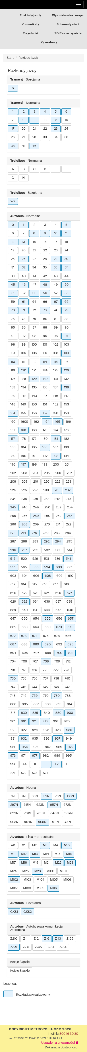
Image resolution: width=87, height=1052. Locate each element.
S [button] (13, 88)
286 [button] (68, 533)
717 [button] (23, 670)
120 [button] (23, 370)
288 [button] (24, 541)
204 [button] (35, 473)
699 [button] (48, 653)
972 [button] (70, 747)
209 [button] (24, 481)
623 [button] (35, 593)
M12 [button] (24, 854)
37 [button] (66, 267)
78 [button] (23, 319)
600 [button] (59, 567)
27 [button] (23, 137)
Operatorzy (49, 42)
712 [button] (68, 661)
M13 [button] (35, 854)
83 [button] (66, 319)
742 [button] (12, 687)
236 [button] (35, 499)
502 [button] (47, 550)
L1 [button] (45, 764)
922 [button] (24, 730)
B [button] (24, 169)
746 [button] (56, 687)
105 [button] (23, 353)
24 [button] (66, 128)
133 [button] (12, 387)
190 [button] (23, 456)
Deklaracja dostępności (61, 1047)
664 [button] (36, 627)
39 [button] (13, 276)
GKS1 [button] (14, 911)
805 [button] (25, 704)
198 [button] (34, 464)
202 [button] (13, 473)
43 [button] (56, 276)
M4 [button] (55, 845)
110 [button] (13, 362)
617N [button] (27, 804)
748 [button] (13, 695)
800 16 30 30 (68, 1033)
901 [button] (12, 721)
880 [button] (58, 712)
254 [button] (70, 507)
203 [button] (24, 473)
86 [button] (24, 327)
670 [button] (59, 627)
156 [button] (34, 413)
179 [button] (34, 438)
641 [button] (35, 610)
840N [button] (54, 813)
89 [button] (56, 327)
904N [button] (28, 822)
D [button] (45, 169)
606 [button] (36, 575)
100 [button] (34, 344)
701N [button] (27, 813)
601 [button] (69, 567)
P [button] (67, 764)
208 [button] (13, 481)
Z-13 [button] (58, 938)
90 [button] (66, 327)
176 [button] (66, 430)
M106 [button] (67, 879)
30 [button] (45, 137)
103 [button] (66, 344)
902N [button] (68, 813)
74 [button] (55, 310)
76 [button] (13, 319)
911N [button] (55, 822)
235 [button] (24, 499)
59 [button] (13, 301)
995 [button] (69, 755)
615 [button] (34, 584)
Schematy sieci (68, 24)
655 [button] (48, 618)
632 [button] (24, 601)
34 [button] (56, 137)
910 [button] (23, 721)
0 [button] (13, 225)
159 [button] (66, 413)
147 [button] (66, 396)
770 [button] (45, 695)
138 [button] (66, 387)
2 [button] (24, 111)
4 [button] (45, 111)
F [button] (66, 169)
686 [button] (68, 636)
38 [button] (13, 146)
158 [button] (55, 413)
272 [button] (68, 524)
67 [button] (56, 301)
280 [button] (45, 533)
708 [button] (46, 661)
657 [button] (70, 618)
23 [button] (56, 128)
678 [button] (57, 636)
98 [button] (13, 344)
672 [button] (13, 636)
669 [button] (48, 627)
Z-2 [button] (36, 938)
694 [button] (13, 653)
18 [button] (66, 242)
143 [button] (34, 396)
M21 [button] (47, 862)
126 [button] (66, 370)
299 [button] (35, 550)
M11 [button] (12, 854)
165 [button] (57, 421)
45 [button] (13, 284)
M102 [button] (14, 879)
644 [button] (47, 610)
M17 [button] (13, 862)
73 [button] (45, 310)
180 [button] (45, 438)
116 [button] (66, 362)
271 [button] (58, 524)
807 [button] (36, 704)
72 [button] (34, 310)
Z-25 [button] (69, 938)
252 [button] (58, 507)
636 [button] (47, 601)
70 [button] (13, 310)
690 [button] (48, 644)
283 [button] (57, 533)
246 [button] (24, 507)
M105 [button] (54, 879)
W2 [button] (12, 201)
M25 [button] (25, 871)
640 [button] (25, 610)
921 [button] (12, 730)
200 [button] (56, 464)
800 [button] (13, 704)
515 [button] (12, 558)
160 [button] (12, 421)
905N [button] (42, 822)
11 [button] (34, 120)
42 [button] (45, 276)
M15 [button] (57, 854)
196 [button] (12, 464)
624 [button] (47, 593)
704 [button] (13, 661)
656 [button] (59, 618)
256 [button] (24, 516)
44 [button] (66, 276)
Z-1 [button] (25, 938)
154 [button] (12, 413)
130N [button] (70, 796)
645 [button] (59, 610)
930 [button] (69, 730)
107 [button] (45, 353)
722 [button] (55, 670)
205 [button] (47, 473)
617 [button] (55, 584)
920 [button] (67, 721)
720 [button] (34, 670)
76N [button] (58, 796)
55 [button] (34, 293)
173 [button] (45, 430)
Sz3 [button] (34, 773)
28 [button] (34, 137)
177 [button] (13, 438)
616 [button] (45, 584)
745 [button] (45, 687)
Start (10, 57)
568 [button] (36, 567)
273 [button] (12, 533)
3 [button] (34, 111)
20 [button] (23, 128)
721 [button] (45, 670)
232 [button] (67, 490)
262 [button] (58, 516)
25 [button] (13, 259)
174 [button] (56, 430)
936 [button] (46, 738)
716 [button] (12, 670)
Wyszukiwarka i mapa (67, 15)
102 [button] (55, 344)
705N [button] (41, 813)
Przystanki (30, 33)
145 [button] (45, 396)
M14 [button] (46, 854)
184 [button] (23, 447)
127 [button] (13, 379)
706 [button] (24, 661)
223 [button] (68, 481)
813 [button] (58, 704)
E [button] (56, 169)
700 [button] (59, 653)
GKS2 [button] (27, 911)
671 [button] (70, 627)
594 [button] (47, 567)
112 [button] (34, 362)
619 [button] (66, 584)
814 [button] (69, 704)
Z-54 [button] (62, 947)
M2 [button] (34, 845)
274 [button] (23, 533)
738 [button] (56, 678)
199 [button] (45, 464)
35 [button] (45, 267)
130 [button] (45, 379)
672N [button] (67, 804)
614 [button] (23, 584)
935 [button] (35, 738)
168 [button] (23, 430)
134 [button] (23, 387)
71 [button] (23, 310)
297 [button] (24, 550)
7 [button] (13, 120)
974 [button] (24, 755)
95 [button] (45, 336)
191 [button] (34, 456)
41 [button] (23, 146)
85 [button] (13, 327)
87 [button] (34, 327)
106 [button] (34, 353)
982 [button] (46, 755)
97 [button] (66, 336)
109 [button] (66, 353)
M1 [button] (23, 845)
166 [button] (68, 421)
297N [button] (14, 804)
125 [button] (55, 370)
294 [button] (58, 541)
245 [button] (13, 507)
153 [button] (66, 404)
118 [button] (13, 370)
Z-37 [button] (26, 947)
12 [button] (12, 242)
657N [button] (54, 804)
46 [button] (34, 146)
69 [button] (66, 301)
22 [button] (45, 128)
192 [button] (45, 456)
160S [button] (24, 421)
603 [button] (13, 575)
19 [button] (12, 250)
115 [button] (56, 362)
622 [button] (24, 593)
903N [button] (14, 822)
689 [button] (36, 644)
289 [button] (35, 541)
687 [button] (13, 644)
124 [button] (45, 370)
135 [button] (34, 387)
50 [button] (66, 284)
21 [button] (34, 128)
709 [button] (57, 661)
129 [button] (34, 379)
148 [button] (12, 404)
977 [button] (34, 755)
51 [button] (12, 293)
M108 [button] (27, 888)
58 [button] (66, 293)
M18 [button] (24, 862)
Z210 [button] (13, 938)
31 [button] (12, 267)
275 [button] (34, 533)
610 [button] (70, 575)
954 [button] (25, 747)
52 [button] (23, 293)
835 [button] (35, 712)
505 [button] (58, 550)
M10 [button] (67, 845)
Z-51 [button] (51, 947)
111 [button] (23, 362)
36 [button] (66, 137)
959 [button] (36, 747)
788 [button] (68, 695)
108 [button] (55, 353)
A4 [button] (25, 764)
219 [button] (35, 481)
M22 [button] (58, 862)
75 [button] (66, 310)
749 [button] (24, 695)
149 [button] (23, 404)
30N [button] (35, 796)
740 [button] (67, 678)
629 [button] (13, 601)
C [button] (34, 169)
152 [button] (55, 404)
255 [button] (13, 516)
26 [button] (13, 137)
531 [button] (46, 558)
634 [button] (36, 601)
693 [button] (70, 644)
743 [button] (23, 687)
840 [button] (47, 712)
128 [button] (23, 379)
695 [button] (25, 653)
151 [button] (45, 404)
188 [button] (66, 447)
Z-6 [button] (46, 938)
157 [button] (45, 413)
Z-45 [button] (38, 947)
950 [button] (13, 747)
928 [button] (58, 730)
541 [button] (68, 558)
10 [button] (55, 233)
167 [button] (12, 430)
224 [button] (13, 490)
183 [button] (12, 447)
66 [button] (45, 301)
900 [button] (70, 712)
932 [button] (24, 738)
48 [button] (45, 284)
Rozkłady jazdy (30, 15)
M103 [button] (27, 879)
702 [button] (70, 653)
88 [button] (45, 327)
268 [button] (24, 524)
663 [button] (24, 627)
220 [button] (46, 481)
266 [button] (13, 524)
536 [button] (57, 558)
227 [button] (35, 490)
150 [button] (34, 404)
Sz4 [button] (45, 773)
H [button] (23, 177)
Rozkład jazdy (28, 57)
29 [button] (56, 259)
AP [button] (13, 845)
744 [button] (34, 687)
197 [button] (23, 464)
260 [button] (47, 516)
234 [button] (13, 499)
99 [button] (24, 344)
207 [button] (69, 473)
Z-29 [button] (13, 947)
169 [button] (34, 430)
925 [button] (46, 730)
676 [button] (46, 636)
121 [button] (34, 370)
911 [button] (34, 721)
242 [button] (57, 499)
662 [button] (13, 627)
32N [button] (47, 796)
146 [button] (55, 396)
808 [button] (48, 704)
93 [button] (34, 336)
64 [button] (34, 301)
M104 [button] (40, 879)
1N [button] (13, 796)
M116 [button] (53, 888)
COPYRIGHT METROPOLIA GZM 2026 (40, 1029)
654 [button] (36, 618)
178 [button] (23, 438)
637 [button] (58, 601)
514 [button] (69, 550)
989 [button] (57, 755)
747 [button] (67, 687)
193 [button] (55, 456)
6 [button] (66, 111)
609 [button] (59, 575)
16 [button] (66, 120)
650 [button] (24, 618)
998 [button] (13, 764)
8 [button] (34, 233)
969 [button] (59, 747)
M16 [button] (69, 854)
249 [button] (36, 507)
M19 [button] (35, 862)
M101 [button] (63, 871)
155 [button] (23, 413)
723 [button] (66, 670)
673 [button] (24, 636)
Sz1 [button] (12, 773)
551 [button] (12, 567)
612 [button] (12, 584)
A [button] (13, 169)
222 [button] (57, 481)
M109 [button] (40, 888)
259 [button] (36, 516)
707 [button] (35, 661)
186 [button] (45, 447)
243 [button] (68, 499)
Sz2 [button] (23, 773)
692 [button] (59, 644)
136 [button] (45, 387)
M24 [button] (13, 871)
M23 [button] (70, 862)
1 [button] (12, 111)
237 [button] (46, 499)
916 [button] (55, 721)
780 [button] (57, 695)
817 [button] (12, 712)
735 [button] (24, 678)
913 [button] (45, 721)
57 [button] (56, 293)
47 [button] (34, 284)
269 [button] (36, 524)
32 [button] (23, 267)
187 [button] (55, 447)
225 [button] (24, 490)
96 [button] (56, 336)
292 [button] (47, 541)
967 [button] (48, 747)
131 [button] (56, 379)
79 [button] (34, 319)
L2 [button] (56, 764)
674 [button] (34, 636)
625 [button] (58, 593)
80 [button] (45, 319)
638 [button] (69, 601)
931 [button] (12, 738)
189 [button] (12, 456)
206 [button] (58, 473)
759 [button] (35, 695)
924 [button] (35, 730)
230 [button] (46, 490)
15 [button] (55, 120)
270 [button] (47, 524)
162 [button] (36, 421)
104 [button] (12, 353)
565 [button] (24, 567)
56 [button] (45, 293)
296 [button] (13, 550)
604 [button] (25, 575)
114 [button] (45, 362)
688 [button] (24, 644)
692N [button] (14, 813)
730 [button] (13, 678)
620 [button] (13, 593)
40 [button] (24, 276)
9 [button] (24, 120)
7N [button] (24, 796)
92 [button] (23, 336)
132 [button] (66, 379)
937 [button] (57, 738)
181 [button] (56, 438)
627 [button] (69, 593)
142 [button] (23, 396)
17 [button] (13, 128)
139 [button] (12, 396)
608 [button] (48, 575)
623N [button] (40, 804)
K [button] (35, 764)
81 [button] (55, 319)
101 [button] (45, 344)
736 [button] (34, 678)
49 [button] (56, 284)
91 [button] (12, 336)
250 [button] (47, 507)
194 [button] (66, 456)
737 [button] (45, 678)
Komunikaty (30, 24)
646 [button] (70, 610)
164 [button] (47, 421)
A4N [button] (67, 822)
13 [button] (45, 120)
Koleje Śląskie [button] (20, 970)
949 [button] (69, 738)
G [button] (13, 177)
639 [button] (13, 610)
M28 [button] (37, 871)
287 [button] (13, 541)
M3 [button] (45, 845)
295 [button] (69, 541)
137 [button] (56, 387)
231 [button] (57, 490)
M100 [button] (50, 871)
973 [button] (13, 755)
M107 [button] (14, 888)
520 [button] (24, 558)
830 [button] (24, 712)
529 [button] (35, 558)
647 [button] (13, 618)
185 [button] (34, 447)
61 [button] (23, 301)
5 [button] (56, 111)
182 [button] (66, 438)
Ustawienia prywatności (58, 1042)
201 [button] (67, 464)
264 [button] (70, 516)
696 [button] (36, 653)
